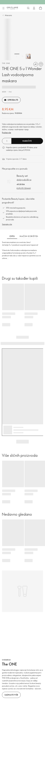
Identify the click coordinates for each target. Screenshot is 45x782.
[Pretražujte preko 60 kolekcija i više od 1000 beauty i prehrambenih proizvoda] (28, 8)
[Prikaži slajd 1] (16, 56)
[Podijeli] (36, 64)
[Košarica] (40, 8)
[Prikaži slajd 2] (22, 56)
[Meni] (3, 8)
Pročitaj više (6, 132)
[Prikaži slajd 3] (28, 56)
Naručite (27, 141)
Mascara (8, 15)
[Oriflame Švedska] (12, 8)
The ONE (6, 63)
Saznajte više (7, 224)
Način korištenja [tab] (30, 236)
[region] (22, 39)
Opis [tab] (12, 236)
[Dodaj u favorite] (41, 64)
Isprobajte (13, 100)
